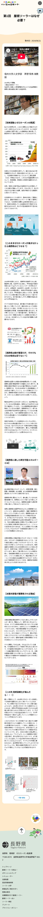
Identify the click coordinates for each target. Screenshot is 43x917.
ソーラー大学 (6, 886)
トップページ (6, 867)
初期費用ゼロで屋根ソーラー (12, 895)
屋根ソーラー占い (8, 898)
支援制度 (5, 879)
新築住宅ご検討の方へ (10, 889)
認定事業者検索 (7, 882)
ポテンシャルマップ (9, 873)
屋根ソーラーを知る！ (10, 870)
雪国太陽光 (6, 892)
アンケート (6, 905)
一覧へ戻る (21, 798)
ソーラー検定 (6, 901)
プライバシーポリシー (10, 908)
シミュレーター (7, 876)
